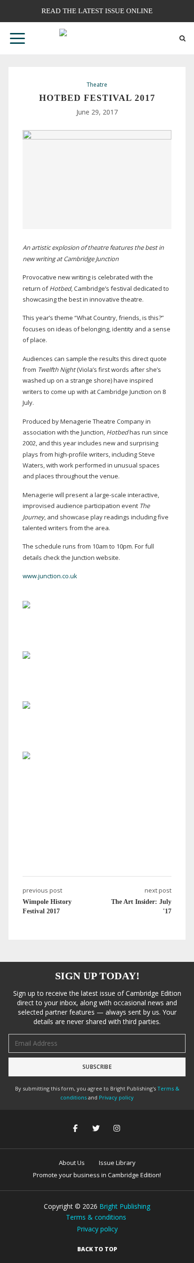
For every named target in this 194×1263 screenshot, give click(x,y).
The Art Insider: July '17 (141, 906)
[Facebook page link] (76, 1129)
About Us (72, 1162)
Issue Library (117, 1162)
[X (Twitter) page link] (97, 1129)
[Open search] (182, 38)
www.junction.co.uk (50, 576)
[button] (17, 38)
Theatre (97, 85)
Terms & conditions (96, 1217)
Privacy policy (116, 1097)
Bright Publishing (124, 1206)
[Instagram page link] (117, 1129)
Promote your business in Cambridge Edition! (97, 1175)
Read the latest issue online (97, 11)
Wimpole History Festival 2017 (47, 906)
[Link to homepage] (97, 38)
